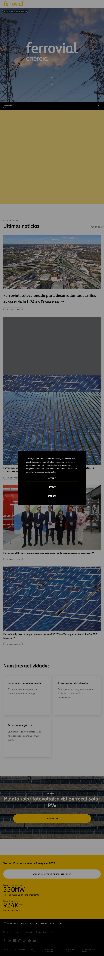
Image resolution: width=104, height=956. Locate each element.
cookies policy (50, 471)
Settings (52, 496)
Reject (52, 487)
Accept (52, 478)
